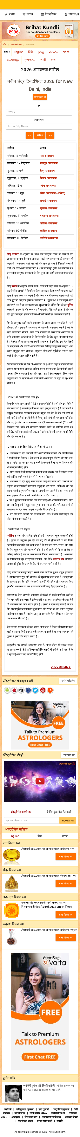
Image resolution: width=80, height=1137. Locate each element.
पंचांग (9, 14)
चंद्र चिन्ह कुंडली (61, 1109)
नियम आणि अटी (45, 1121)
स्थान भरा (39, 120)
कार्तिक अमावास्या (48, 230)
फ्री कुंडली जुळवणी (25, 1109)
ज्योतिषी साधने (58, 1113)
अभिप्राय (16, 1117)
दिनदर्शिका (49, 14)
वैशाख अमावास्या (48, 178)
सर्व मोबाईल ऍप (68, 680)
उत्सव (27, 14)
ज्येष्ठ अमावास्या (48, 185)
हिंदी (40, 836)
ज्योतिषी (8, 1109)
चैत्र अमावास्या (47, 171)
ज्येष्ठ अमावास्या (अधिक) (52, 193)
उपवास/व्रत (16, 44)
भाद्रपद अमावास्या (49, 215)
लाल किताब (20, 1113)
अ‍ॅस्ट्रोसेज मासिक (16, 829)
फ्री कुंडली (44, 1109)
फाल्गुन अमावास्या (48, 163)
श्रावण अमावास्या (48, 208)
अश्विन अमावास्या (48, 223)
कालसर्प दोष (58, 559)
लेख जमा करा (31, 1117)
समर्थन (60, 1121)
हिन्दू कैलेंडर (13, 254)
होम (4, 44)
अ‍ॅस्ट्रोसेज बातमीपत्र (21, 811)
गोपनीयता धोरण (25, 1121)
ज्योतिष (10, 535)
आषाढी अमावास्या (48, 200)
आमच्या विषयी (71, 1117)
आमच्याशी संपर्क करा (51, 1117)
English (14, 836)
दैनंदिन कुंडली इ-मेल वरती (59, 811)
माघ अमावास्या (47, 156)
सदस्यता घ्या (69, 755)
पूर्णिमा (70, 304)
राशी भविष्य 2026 (38, 1113)
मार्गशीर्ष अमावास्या (49, 238)
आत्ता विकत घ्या (66, 856)
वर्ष (39, 106)
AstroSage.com (57, 1132)
